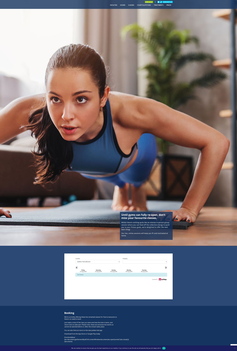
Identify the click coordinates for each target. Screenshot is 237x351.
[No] (235, 348)
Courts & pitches (144, 5)
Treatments (158, 5)
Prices (168, 5)
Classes (131, 5)
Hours (122, 5)
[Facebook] (155, 2)
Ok (164, 348)
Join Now (149, 2)
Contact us (167, 2)
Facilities (113, 5)
